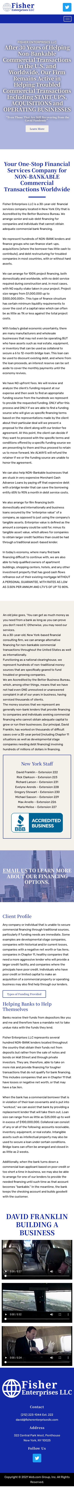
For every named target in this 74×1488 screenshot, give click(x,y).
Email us (15, 870)
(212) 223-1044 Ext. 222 (37, 1414)
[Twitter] (67, 7)
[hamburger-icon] (67, 19)
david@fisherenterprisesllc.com (37, 1419)
